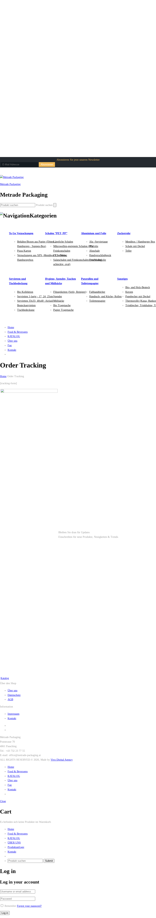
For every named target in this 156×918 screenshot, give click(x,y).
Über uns (12, 340)
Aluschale (94, 250)
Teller (128, 250)
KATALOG (14, 336)
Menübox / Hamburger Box (140, 241)
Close (3, 801)
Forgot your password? (29, 906)
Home (11, 327)
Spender (57, 296)
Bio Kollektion (25, 292)
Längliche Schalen (63, 241)
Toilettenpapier (97, 300)
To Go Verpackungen (21, 233)
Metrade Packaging (10, 184)
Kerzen (129, 292)
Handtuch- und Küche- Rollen (105, 296)
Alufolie (93, 246)
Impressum (13, 713)
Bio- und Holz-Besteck (137, 287)
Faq (10, 345)
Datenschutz (14, 695)
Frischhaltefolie (97, 259)
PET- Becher (60, 255)
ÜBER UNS (14, 842)
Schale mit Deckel (135, 246)
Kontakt (12, 350)
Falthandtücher (97, 292)
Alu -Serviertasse (98, 241)
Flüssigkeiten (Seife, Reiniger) (69, 292)
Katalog (5, 678)
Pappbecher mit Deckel (137, 296)
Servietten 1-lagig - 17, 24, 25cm (35, 296)
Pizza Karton (24, 250)
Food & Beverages (18, 332)
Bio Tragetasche (62, 305)
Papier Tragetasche (63, 310)
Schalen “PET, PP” (56, 233)
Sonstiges (122, 278)
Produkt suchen (44, 205)
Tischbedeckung (25, 310)
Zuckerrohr (124, 233)
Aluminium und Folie (93, 233)
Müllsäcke (58, 300)
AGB (10, 699)
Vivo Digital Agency (62, 759)
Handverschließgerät (100, 255)
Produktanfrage (16, 847)
